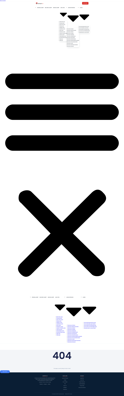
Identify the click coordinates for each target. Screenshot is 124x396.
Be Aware (65, 387)
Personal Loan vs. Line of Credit (84, 32)
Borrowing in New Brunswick (71, 38)
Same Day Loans (56, 7)
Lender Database (82, 383)
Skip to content (3, 0)
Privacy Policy (82, 385)
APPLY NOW (85, 3)
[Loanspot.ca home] (40, 3)
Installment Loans (62, 28)
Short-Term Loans (62, 24)
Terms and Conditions (82, 387)
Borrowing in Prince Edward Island (72, 41)
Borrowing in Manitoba (70, 34)
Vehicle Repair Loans (60, 330)
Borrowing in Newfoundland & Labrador (73, 40)
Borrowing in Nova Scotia (71, 37)
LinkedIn (49, 384)
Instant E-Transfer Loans (63, 33)
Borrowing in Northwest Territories (72, 44)
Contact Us (65, 389)
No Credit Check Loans (63, 37)
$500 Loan (61, 40)
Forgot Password (82, 381)
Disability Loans (62, 27)
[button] (62, 172)
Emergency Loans (62, 31)
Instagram (45, 384)
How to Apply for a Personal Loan (84, 29)
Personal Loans (40, 7)
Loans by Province (65, 378)
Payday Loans (62, 25)
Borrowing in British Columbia (71, 30)
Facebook (41, 384)
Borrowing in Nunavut (70, 46)
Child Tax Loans (62, 34)
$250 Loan (58, 333)
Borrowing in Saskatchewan (73, 332)
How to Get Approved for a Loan (84, 26)
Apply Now (82, 378)
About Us (65, 385)
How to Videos (65, 381)
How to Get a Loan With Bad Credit (84, 30)
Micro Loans (61, 30)
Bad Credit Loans (48, 7)
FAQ (65, 383)
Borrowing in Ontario (70, 28)
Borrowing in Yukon (70, 43)
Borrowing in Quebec (70, 33)
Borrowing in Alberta (70, 31)
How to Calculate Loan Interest (83, 27)
